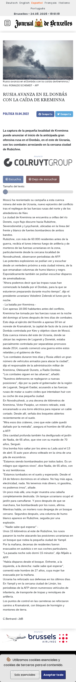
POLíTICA (8, 113)
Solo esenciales (24, 675)
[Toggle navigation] (7, 23)
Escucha (14, 179)
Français (51, 3)
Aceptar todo (53, 675)
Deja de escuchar (44, 179)
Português (38, 8)
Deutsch (12, 3)
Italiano (64, 3)
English (24, 3)
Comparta (46, 114)
